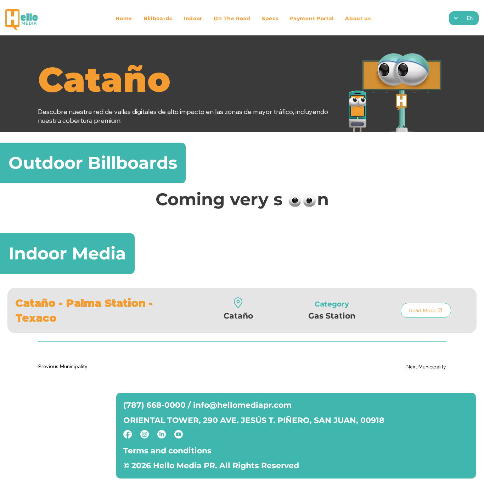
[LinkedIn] (161, 434)
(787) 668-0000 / (158, 405)
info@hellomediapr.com (242, 405)
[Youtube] (178, 434)
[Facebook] (127, 434)
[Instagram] (144, 434)
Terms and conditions (167, 451)
